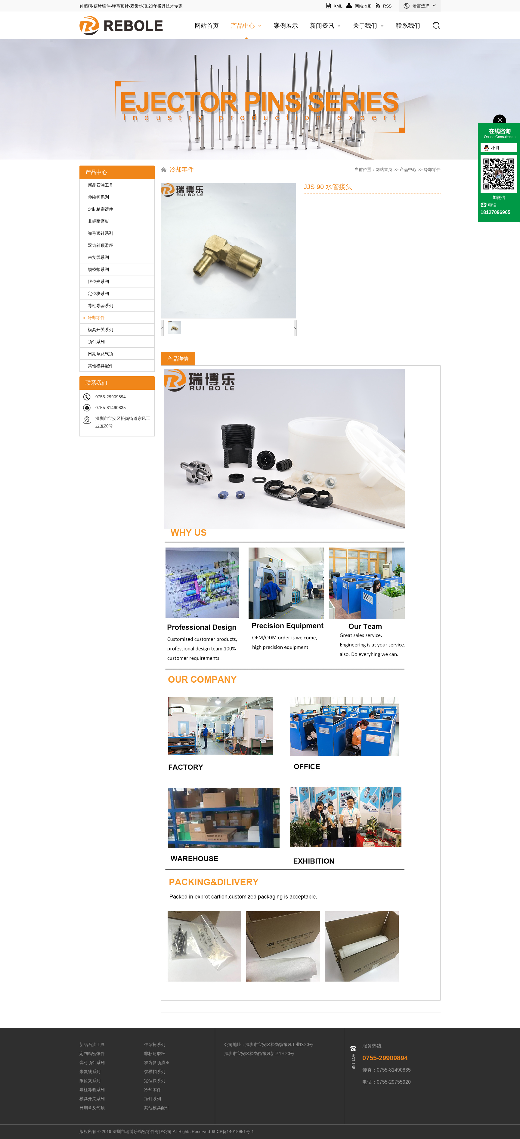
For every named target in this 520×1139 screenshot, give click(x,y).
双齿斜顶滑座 (100, 245)
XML (338, 6)
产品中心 (243, 25)
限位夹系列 (98, 281)
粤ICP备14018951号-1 (233, 1131)
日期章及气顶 (100, 353)
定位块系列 (98, 293)
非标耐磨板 (98, 221)
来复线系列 (98, 257)
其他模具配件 (100, 365)
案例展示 (286, 25)
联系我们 (408, 25)
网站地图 (363, 6)
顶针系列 (96, 341)
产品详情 (178, 359)
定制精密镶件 (100, 209)
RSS (387, 6)
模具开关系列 (100, 329)
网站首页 (207, 25)
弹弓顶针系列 (100, 233)
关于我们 (365, 25)
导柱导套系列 (100, 305)
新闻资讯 (322, 25)
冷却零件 (96, 317)
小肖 (495, 147)
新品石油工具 (100, 185)
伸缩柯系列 (98, 197)
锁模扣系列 (98, 269)
